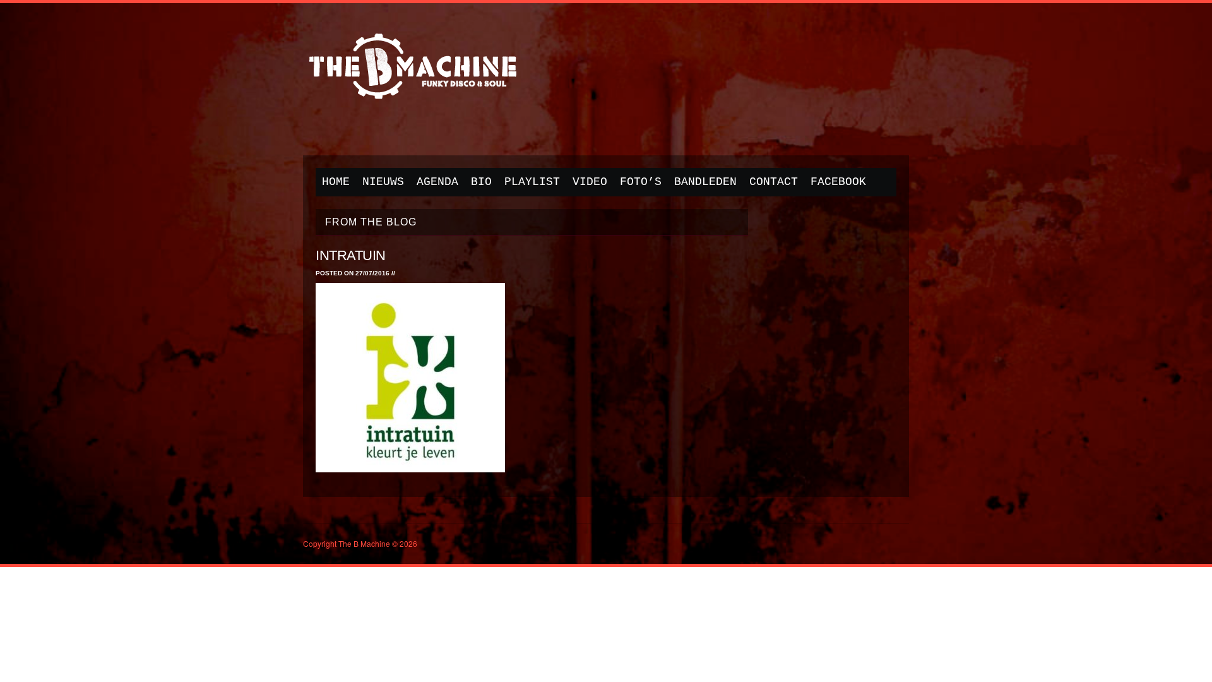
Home (336, 182)
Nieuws (383, 182)
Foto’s (641, 182)
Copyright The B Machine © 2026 (360, 543)
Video (590, 182)
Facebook (838, 182)
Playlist (532, 182)
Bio (481, 182)
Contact (773, 182)
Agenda (437, 182)
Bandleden (705, 182)
